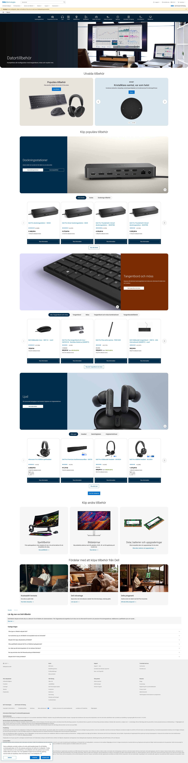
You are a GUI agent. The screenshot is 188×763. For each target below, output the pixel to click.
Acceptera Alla (45, 757)
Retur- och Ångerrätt (98, 671)
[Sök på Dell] (64, 2)
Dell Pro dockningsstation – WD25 (39, 223)
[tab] (81, 197)
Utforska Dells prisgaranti (127, 602)
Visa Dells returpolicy (26, 602)
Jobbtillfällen (51, 684)
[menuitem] (17, 6)
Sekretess (32, 708)
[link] (165, 2)
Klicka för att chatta (27, 734)
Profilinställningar (52, 671)
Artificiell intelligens (7, 681)
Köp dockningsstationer (32, 170)
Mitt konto (50, 666)
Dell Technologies (7, 704)
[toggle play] (165, 190)
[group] (131, 102)
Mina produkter (51, 674)
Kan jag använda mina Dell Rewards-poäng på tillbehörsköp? (24, 652)
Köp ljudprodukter (33, 406)
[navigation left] (28, 198)
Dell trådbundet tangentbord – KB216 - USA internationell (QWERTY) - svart (144, 341)
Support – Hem (97, 666)
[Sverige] (3, 12)
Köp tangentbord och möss (134, 288)
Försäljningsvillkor (22, 708)
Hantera (10, 757)
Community (142, 666)
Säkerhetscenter (143, 692)
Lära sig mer (74, 602)
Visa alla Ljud (94, 486)
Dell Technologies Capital (54, 686)
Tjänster (5, 689)
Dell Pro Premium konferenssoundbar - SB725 (77, 459)
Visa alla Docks (94, 247)
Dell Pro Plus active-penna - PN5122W (108, 340)
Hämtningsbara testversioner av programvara (150, 694)
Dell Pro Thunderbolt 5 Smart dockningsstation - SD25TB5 (139, 224)
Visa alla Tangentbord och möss (94, 367)
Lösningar (5, 686)
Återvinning (51, 694)
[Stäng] (50, 744)
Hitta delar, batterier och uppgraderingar (143, 548)
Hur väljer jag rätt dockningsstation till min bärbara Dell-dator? (24, 648)
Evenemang (142, 684)
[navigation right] (159, 198)
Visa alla (10, 610)
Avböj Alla (34, 757)
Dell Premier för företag (180, 5)
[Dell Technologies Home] (9, 2)
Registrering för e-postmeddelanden (148, 686)
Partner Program (98, 686)
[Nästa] (164, 223)
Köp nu (131, 92)
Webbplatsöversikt (7, 666)
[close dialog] (186, 9)
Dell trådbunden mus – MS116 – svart (40, 340)
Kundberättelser (52, 699)
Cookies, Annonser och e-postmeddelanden (62, 708)
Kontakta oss (143, 668)
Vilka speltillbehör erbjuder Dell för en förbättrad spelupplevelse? (25, 644)
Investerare (51, 689)
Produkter (5, 684)
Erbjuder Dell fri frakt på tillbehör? (17, 656)
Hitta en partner (97, 681)
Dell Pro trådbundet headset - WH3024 (108, 459)
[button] (157, 2)
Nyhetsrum (51, 692)
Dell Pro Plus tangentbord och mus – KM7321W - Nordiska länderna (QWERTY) (75, 341)
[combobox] (43, 2)
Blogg (141, 681)
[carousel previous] (98, 102)
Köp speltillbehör (43, 550)
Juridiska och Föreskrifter (81, 708)
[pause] (129, 123)
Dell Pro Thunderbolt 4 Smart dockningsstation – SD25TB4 (105, 224)
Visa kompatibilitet (53, 170)
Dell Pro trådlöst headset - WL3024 (141, 459)
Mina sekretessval (42, 708)
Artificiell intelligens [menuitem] (6, 5)
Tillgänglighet (94, 708)
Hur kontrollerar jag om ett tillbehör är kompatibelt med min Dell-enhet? (26, 635)
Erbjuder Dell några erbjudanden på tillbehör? (20, 640)
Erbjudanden (6, 692)
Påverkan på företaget (53, 697)
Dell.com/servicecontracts (42, 723)
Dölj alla (16, 610)
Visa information (43, 241)
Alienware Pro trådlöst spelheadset (39, 459)
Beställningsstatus (52, 668)
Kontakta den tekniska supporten (101, 668)
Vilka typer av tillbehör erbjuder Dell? (17, 631)
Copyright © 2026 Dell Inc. (9, 708)
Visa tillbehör (56, 89)
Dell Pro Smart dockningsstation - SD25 (75, 223)
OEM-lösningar (97, 684)
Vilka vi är (50, 681)
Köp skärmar (93, 550)
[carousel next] (165, 102)
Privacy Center (143, 689)
